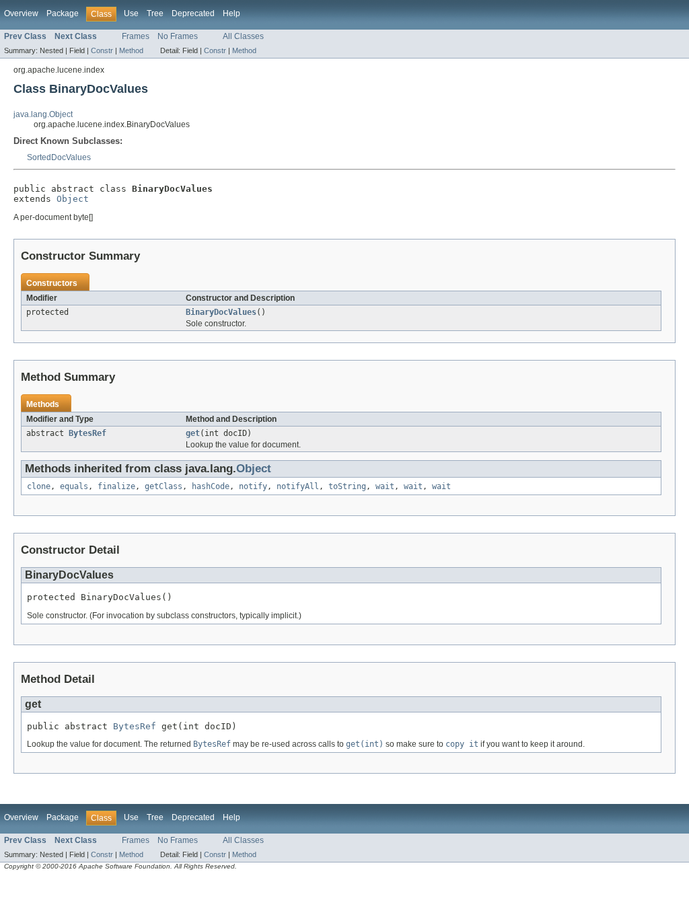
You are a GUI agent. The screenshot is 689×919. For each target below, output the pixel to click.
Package (62, 13)
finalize (116, 486)
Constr (102, 50)
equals (74, 486)
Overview (21, 13)
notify (253, 486)
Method (131, 50)
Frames (135, 36)
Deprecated (193, 13)
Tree (155, 13)
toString (347, 486)
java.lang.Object (43, 114)
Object (73, 199)
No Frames (177, 36)
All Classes (243, 36)
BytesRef (87, 433)
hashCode (210, 486)
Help (231, 13)
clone (38, 486)
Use (131, 13)
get (193, 433)
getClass (163, 486)
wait (384, 486)
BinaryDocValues (221, 312)
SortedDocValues (59, 157)
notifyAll (298, 486)
